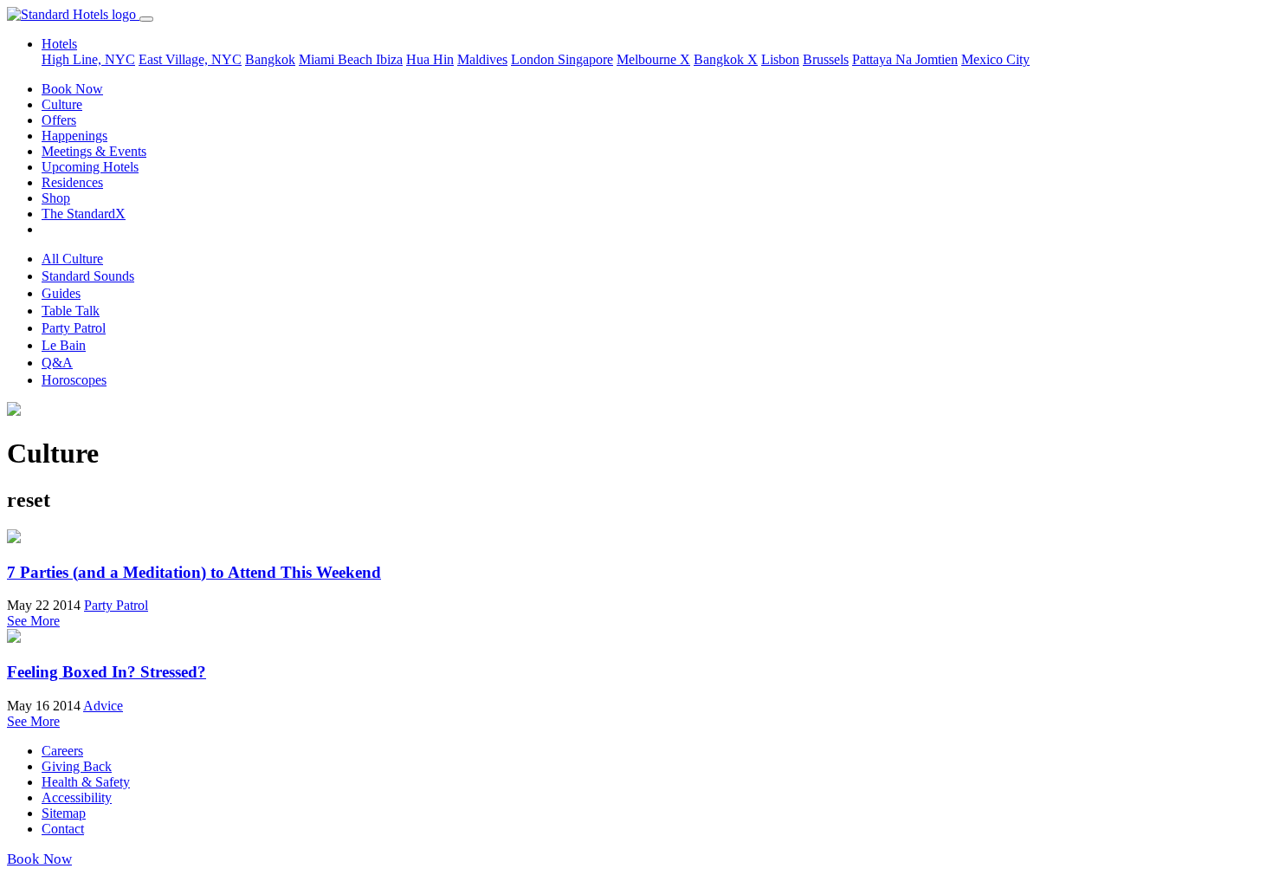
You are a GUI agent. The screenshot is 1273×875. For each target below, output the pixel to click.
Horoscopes (74, 380)
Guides (61, 293)
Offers (59, 120)
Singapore (585, 59)
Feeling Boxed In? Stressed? (106, 672)
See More (33, 620)
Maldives (482, 59)
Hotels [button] (59, 43)
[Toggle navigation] (146, 19)
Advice (103, 705)
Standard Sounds (88, 276)
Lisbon (780, 59)
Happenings (74, 135)
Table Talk (71, 310)
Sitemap (64, 813)
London (534, 59)
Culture (62, 104)
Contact (63, 828)
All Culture (72, 258)
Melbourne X (653, 59)
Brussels (826, 59)
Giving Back (77, 766)
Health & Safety (86, 782)
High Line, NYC (88, 59)
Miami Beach (337, 59)
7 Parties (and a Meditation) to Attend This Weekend (194, 572)
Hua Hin (430, 59)
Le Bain (64, 345)
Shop (56, 198)
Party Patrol (74, 328)
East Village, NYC (190, 59)
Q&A (57, 362)
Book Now (72, 88)
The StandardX (84, 213)
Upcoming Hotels (90, 166)
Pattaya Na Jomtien (905, 59)
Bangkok (270, 59)
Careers (62, 750)
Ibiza (389, 59)
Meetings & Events (94, 151)
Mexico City (995, 59)
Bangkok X (726, 59)
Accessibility (77, 797)
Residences (72, 182)
